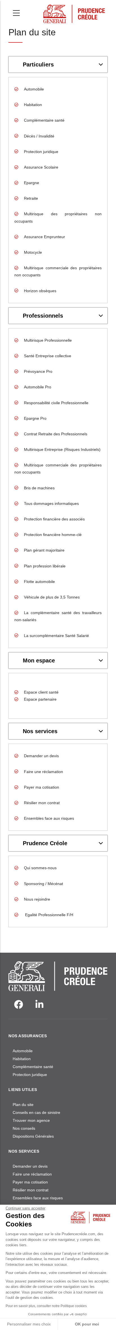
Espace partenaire (40, 699)
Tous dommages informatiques (51, 503)
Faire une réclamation (43, 771)
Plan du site (23, 1104)
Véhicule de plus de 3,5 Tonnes (52, 597)
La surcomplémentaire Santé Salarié (56, 635)
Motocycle (33, 252)
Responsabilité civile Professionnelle (56, 403)
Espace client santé (41, 692)
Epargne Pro (35, 418)
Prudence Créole (45, 843)
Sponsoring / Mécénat (43, 883)
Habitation (33, 104)
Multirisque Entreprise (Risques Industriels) (62, 449)
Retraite (31, 198)
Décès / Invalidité (39, 136)
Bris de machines (39, 488)
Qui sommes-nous (40, 868)
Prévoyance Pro (38, 371)
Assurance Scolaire (41, 167)
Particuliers (38, 64)
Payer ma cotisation (41, 787)
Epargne (31, 182)
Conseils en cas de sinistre (36, 1112)
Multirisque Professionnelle (48, 340)
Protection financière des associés (54, 519)
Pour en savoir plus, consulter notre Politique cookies (46, 1306)
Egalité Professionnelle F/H (48, 915)
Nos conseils (24, 1128)
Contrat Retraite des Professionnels (55, 434)
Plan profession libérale (45, 566)
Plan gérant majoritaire (44, 550)
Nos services (40, 731)
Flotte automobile (39, 581)
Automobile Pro (37, 387)
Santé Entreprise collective (47, 356)
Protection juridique (41, 151)
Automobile (34, 89)
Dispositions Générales (33, 1136)
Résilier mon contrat (42, 802)
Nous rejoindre (37, 899)
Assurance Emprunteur (44, 236)
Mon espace (39, 660)
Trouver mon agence (31, 1120)
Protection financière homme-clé (53, 534)
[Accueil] (74, 11)
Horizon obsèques (40, 291)
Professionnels (43, 316)
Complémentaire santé (44, 120)
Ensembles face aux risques (49, 818)
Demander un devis (41, 756)
